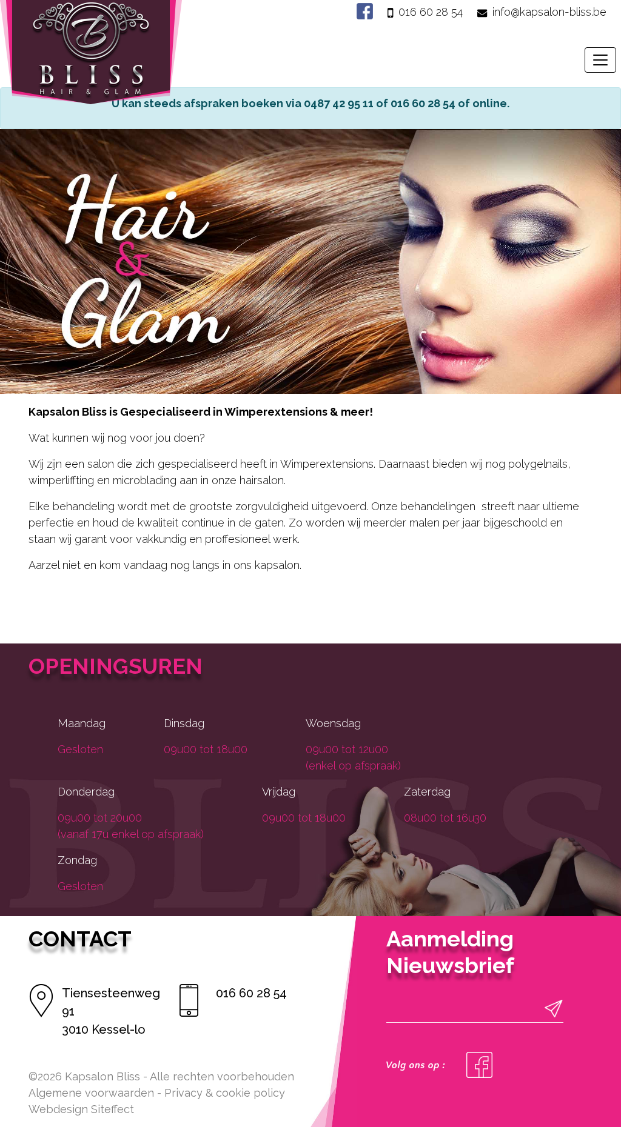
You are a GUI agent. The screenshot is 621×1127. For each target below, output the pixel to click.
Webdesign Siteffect (81, 1109)
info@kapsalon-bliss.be (549, 11)
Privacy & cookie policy (224, 1092)
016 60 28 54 (430, 11)
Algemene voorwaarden (91, 1092)
